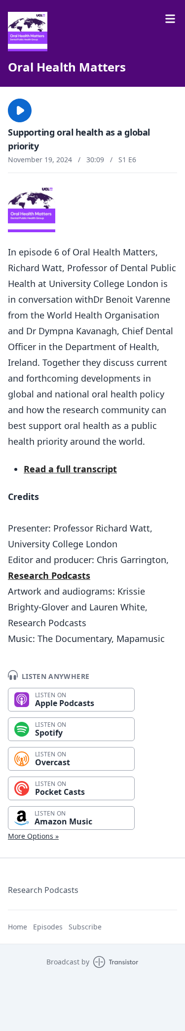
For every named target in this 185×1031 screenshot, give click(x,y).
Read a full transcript (70, 469)
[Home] (27, 31)
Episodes (48, 926)
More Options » (33, 836)
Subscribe (85, 926)
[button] (20, 110)
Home (17, 926)
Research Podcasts (49, 575)
